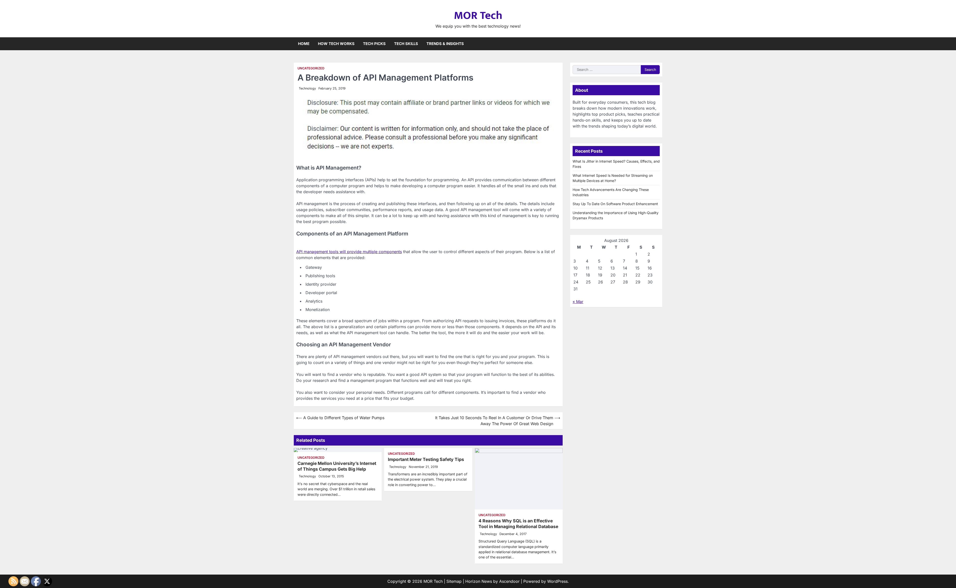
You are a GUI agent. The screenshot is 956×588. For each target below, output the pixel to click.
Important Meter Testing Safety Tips (426, 459)
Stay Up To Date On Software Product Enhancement (615, 204)
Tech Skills (406, 43)
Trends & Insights (445, 43)
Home (303, 43)
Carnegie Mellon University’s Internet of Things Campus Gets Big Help (337, 466)
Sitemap (454, 581)
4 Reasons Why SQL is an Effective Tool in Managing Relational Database (518, 523)
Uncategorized (311, 68)
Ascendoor (509, 581)
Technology (307, 88)
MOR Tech (478, 15)
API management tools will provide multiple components (349, 251)
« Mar (578, 301)
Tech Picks (374, 43)
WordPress (557, 581)
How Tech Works (336, 43)
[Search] (658, 43)
